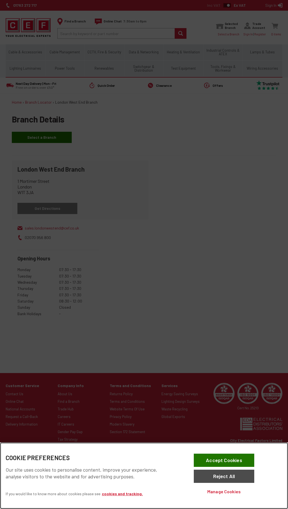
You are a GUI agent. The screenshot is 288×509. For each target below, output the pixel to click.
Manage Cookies (224, 491)
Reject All (224, 476)
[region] (144, 475)
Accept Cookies (224, 460)
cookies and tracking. (122, 493)
